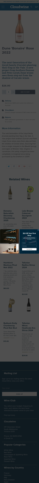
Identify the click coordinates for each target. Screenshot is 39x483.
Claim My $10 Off (29, 249)
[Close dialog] (38, 230)
